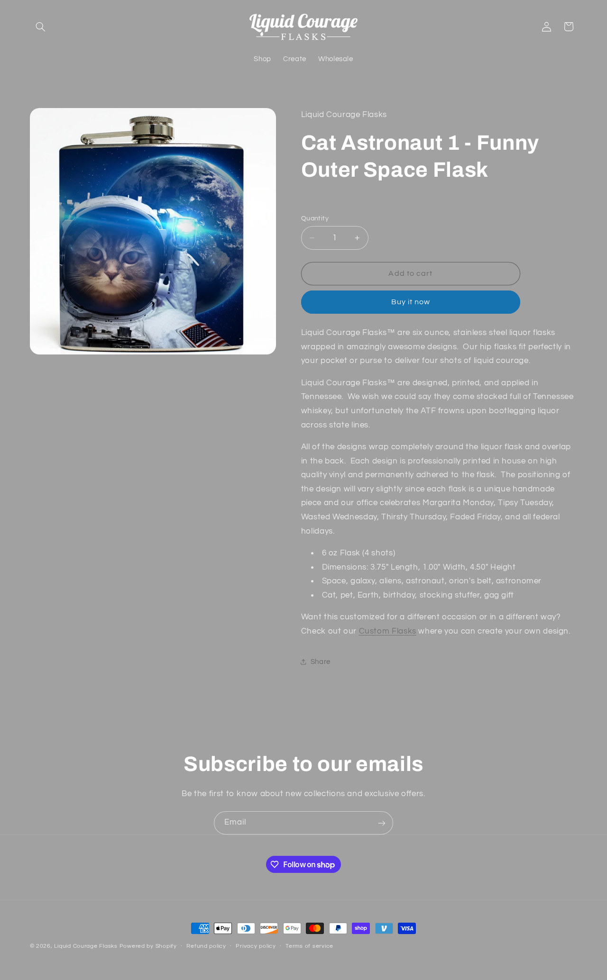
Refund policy (206, 946)
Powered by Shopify (148, 946)
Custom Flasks (387, 631)
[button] (41, 26)
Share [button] (321, 661)
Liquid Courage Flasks (85, 946)
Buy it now (411, 302)
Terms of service (309, 946)
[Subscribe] (382, 823)
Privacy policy (256, 946)
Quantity (315, 218)
